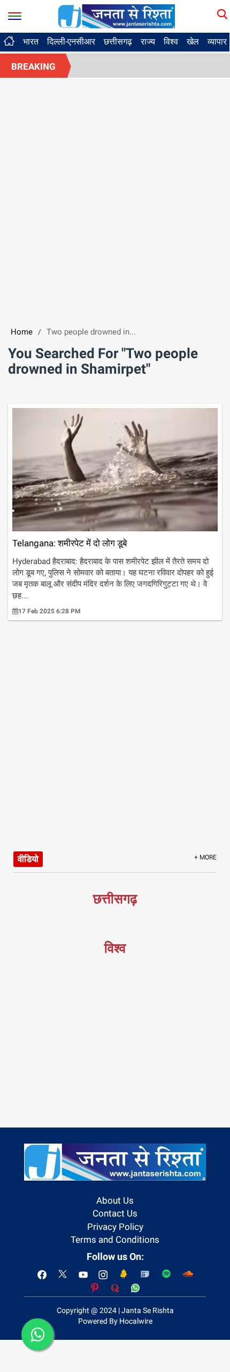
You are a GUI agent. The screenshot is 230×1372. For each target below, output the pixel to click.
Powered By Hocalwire (115, 1321)
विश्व (171, 41)
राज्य (148, 41)
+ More (205, 857)
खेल (193, 41)
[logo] (116, 15)
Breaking (33, 66)
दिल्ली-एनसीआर (71, 41)
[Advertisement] (115, 198)
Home (22, 332)
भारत (31, 41)
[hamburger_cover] (14, 14)
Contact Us (115, 1213)
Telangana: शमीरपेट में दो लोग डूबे (69, 543)
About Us (115, 1200)
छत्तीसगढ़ (118, 41)
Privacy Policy (115, 1226)
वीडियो (28, 859)
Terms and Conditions (115, 1239)
